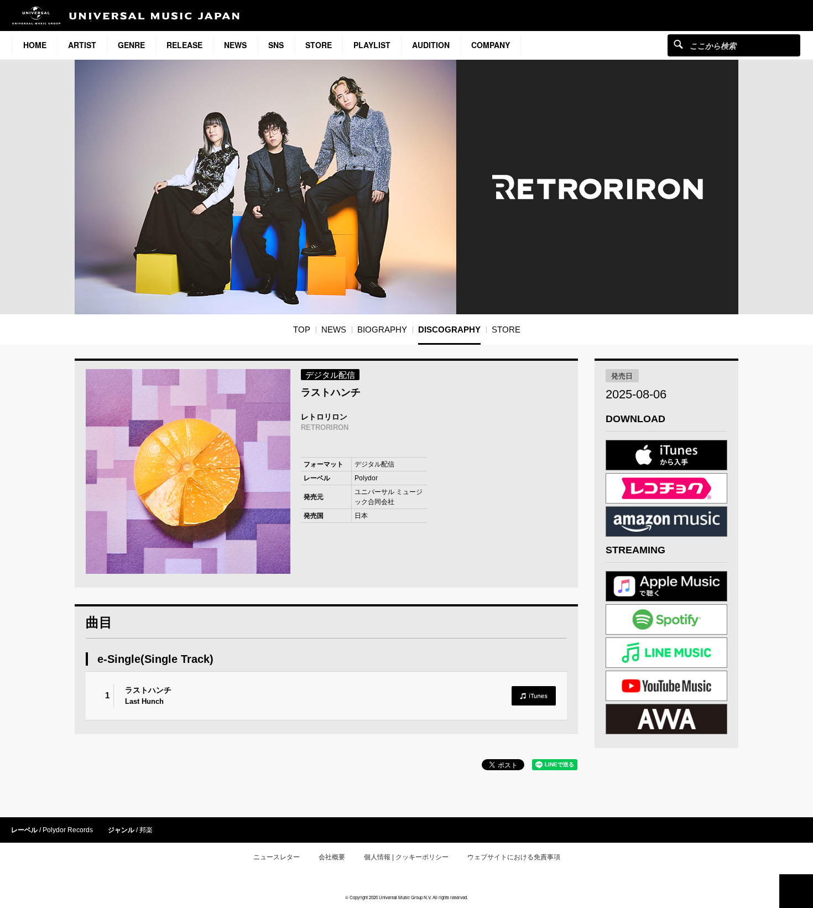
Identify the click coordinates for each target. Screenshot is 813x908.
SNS (276, 44)
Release (184, 44)
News (235, 44)
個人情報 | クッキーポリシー (406, 857)
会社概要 (332, 857)
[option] (188, 471)
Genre (131, 44)
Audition (431, 44)
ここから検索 (678, 44)
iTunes (534, 695)
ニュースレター (276, 857)
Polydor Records (68, 830)
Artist (82, 44)
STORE (318, 44)
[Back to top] (796, 891)
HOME (34, 44)
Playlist (371, 44)
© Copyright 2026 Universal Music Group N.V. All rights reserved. (406, 897)
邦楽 (146, 830)
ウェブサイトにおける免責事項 (513, 857)
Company (490, 44)
